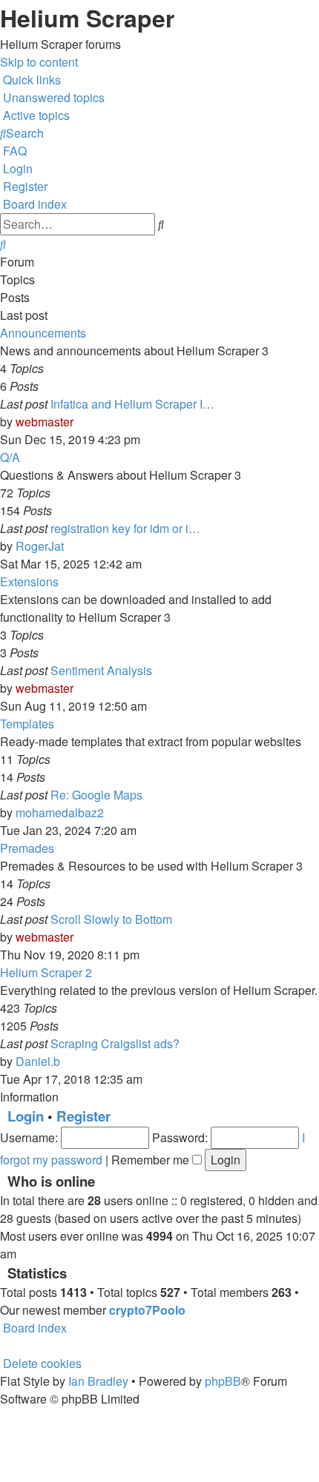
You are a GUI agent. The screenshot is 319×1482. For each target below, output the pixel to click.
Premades (27, 847)
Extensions (29, 581)
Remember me (151, 1159)
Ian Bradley (98, 1380)
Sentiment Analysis (101, 670)
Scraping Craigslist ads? (115, 1043)
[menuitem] (52, 97)
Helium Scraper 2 (46, 972)
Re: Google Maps (96, 794)
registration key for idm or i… (125, 528)
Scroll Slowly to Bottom (111, 919)
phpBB (223, 1380)
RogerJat (40, 545)
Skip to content (39, 61)
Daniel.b (38, 1061)
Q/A (10, 457)
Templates (27, 723)
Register (83, 1116)
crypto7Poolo (147, 1309)
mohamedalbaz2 (60, 812)
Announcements (43, 332)
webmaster (44, 421)
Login (25, 1116)
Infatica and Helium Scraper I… (132, 403)
